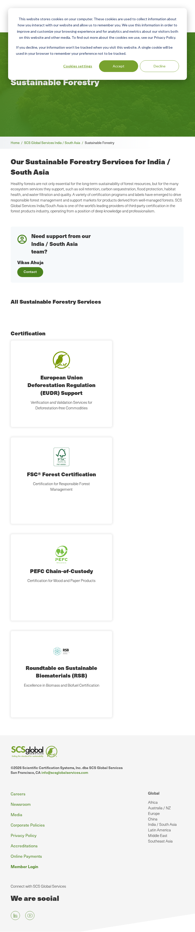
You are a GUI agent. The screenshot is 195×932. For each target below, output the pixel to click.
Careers (18, 793)
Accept (118, 66)
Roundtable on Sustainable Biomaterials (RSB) (61, 671)
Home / (17, 142)
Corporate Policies (28, 825)
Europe (154, 813)
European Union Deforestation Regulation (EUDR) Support (61, 385)
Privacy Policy (24, 835)
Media (16, 814)
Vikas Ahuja (30, 262)
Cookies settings (77, 66)
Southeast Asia (160, 841)
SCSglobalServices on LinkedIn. (15, 915)
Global (153, 793)
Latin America (159, 829)
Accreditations (24, 845)
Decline (160, 66)
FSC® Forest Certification (61, 474)
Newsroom (21, 804)
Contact (30, 271)
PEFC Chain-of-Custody (61, 571)
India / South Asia (162, 824)
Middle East (157, 835)
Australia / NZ (159, 807)
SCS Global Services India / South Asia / (54, 142)
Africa (153, 802)
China (152, 818)
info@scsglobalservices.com (64, 772)
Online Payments (26, 856)
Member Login (24, 866)
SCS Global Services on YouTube (30, 915)
